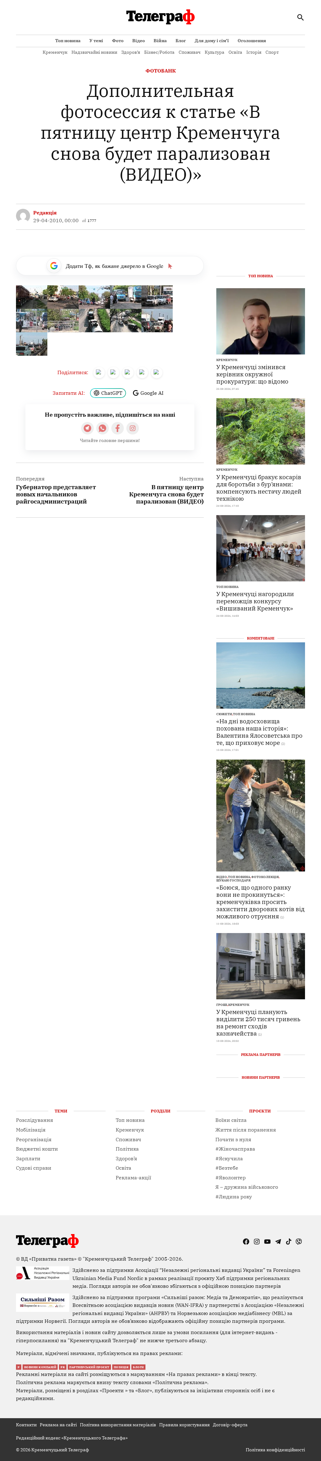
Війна (160, 40)
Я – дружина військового (246, 1187)
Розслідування (34, 1120)
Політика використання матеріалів (118, 1425)
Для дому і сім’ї (212, 40)
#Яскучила (229, 1158)
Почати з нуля (233, 1139)
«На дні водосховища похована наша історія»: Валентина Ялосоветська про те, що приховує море (259, 731)
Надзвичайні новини (94, 52)
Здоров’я (130, 52)
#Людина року (233, 1196)
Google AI (152, 393)
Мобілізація (30, 1130)
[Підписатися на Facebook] (117, 428)
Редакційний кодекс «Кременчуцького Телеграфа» (72, 1438)
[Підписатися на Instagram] (132, 428)
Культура (214, 52)
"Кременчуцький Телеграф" (118, 1259)
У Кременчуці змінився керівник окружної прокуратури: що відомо (252, 374)
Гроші (221, 1005)
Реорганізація (33, 1139)
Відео (138, 40)
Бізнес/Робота (159, 52)
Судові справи (33, 1168)
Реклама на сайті (58, 1425)
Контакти (26, 1425)
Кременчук (55, 52)
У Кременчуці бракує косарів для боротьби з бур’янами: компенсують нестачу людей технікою (259, 487)
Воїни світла (231, 1120)
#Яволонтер (230, 1177)
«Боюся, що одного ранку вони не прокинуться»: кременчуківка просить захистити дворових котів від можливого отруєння (260, 901)
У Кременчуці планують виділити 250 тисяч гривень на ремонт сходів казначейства (258, 1022)
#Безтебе (226, 1168)
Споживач (190, 52)
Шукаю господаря (233, 880)
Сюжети (224, 714)
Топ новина (68, 40)
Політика (127, 1149)
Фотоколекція (265, 877)
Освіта (235, 52)
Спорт (272, 52)
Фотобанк (160, 71)
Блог (181, 40)
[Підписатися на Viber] (102, 428)
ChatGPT (111, 393)
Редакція (45, 212)
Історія (253, 52)
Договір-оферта (230, 1425)
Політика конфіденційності (275, 1450)
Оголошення (252, 40)
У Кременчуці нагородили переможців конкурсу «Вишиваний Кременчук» (255, 601)
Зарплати (28, 1158)
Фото (118, 40)
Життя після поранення (245, 1130)
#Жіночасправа (235, 1149)
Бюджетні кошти (37, 1149)
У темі (96, 40)
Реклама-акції (133, 1177)
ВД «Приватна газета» (49, 1259)
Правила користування (184, 1425)
